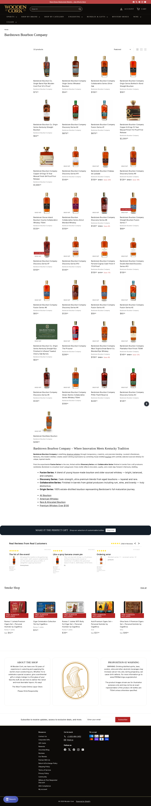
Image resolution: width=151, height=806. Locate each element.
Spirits (11, 17)
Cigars (11, 22)
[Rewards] (10, 799)
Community (42, 777)
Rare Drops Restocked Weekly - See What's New (68, 2)
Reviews (41, 753)
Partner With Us (44, 760)
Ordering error (104, 554)
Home (6, 29)
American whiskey (73, 454)
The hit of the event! (19, 554)
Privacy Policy (43, 773)
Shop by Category (54, 17)
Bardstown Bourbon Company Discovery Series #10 (101, 569)
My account (42, 789)
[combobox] (56, 9)
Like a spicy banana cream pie (68, 554)
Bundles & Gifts (96, 17)
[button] (146, 404)
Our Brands (42, 756)
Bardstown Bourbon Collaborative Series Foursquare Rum (56, 570)
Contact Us (42, 736)
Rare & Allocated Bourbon (53, 502)
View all (143, 588)
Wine (136, 17)
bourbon (108, 457)
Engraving (74, 17)
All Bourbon (45, 495)
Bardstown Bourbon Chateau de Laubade (12, 568)
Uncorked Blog (43, 750)
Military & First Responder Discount (47, 781)
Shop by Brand (29, 17)
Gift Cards (42, 743)
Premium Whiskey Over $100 (54, 505)
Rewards (41, 746)
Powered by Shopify (83, 801)
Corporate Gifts (44, 740)
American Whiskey (49, 499)
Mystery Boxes (120, 17)
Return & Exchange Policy (47, 763)
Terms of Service (44, 770)
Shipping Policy (44, 767)
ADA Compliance (44, 786)
